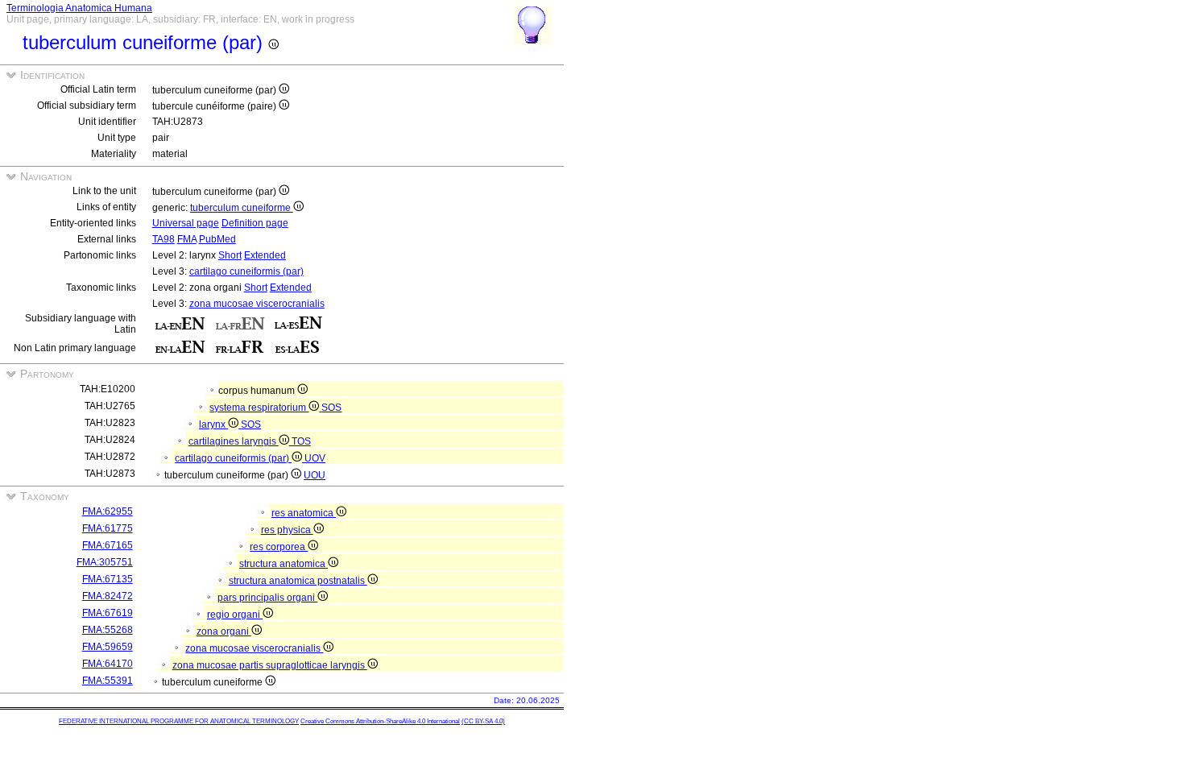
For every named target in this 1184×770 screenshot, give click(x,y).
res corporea (279, 547)
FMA (187, 239)
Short (230, 255)
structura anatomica (283, 563)
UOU (314, 475)
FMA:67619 (107, 613)
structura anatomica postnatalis (298, 580)
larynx (213, 424)
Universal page (185, 223)
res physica (287, 530)
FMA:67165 (107, 545)
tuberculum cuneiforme (241, 207)
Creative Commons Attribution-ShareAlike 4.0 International (380, 721)
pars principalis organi (267, 597)
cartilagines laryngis (233, 441)
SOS (331, 407)
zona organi (224, 631)
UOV (314, 458)
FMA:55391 (107, 680)
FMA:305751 (105, 562)
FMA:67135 (107, 579)
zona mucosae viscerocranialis (257, 303)
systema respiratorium (258, 407)
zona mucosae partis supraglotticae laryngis (269, 665)
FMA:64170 (107, 663)
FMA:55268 (107, 629)
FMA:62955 (107, 511)
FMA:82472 (107, 596)
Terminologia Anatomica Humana (79, 8)
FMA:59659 (107, 646)
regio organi (235, 614)
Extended (265, 255)
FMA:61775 (107, 528)
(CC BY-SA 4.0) (483, 721)
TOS (301, 441)
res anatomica (303, 513)
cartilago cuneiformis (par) (246, 271)
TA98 (163, 239)
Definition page (254, 223)
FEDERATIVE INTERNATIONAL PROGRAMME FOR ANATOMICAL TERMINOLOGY (179, 721)
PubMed (217, 239)
